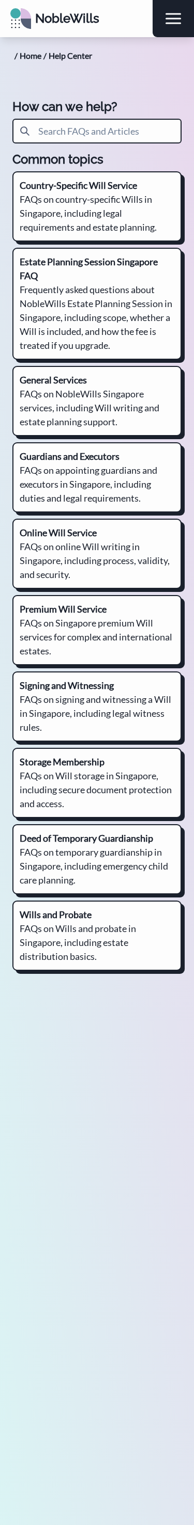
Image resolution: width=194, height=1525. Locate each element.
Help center (70, 55)
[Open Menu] (173, 18)
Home (30, 55)
